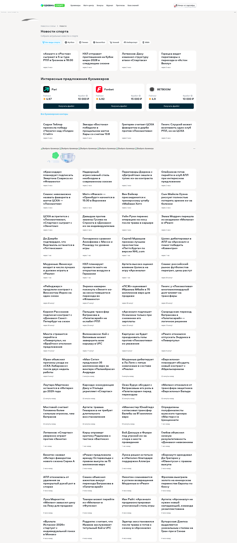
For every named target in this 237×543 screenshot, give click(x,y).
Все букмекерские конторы (54, 114)
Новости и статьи (48, 26)
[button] (66, 97)
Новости (63, 26)
